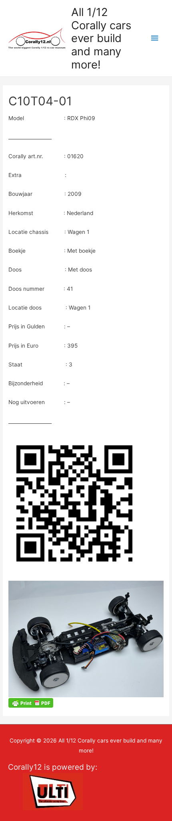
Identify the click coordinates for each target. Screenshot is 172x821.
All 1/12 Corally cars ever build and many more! (101, 38)
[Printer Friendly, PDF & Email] (30, 702)
